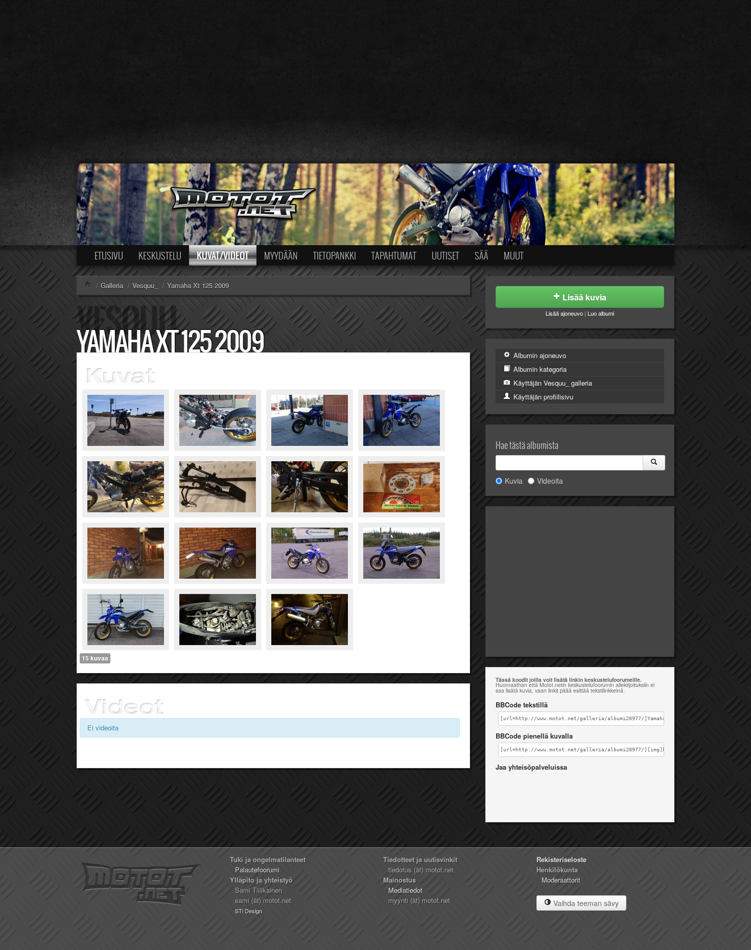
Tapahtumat (393, 255)
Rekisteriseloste (561, 859)
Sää (481, 255)
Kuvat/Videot (223, 255)
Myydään (281, 255)
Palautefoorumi (257, 869)
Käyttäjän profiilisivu (542, 396)
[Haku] (654, 462)
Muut (514, 255)
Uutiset (445, 255)
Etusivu (109, 255)
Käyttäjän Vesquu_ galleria (551, 383)
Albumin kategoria (539, 369)
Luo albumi (601, 313)
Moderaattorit (561, 880)
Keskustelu (159, 255)
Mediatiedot (405, 890)
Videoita (550, 481)
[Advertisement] (375, 81)
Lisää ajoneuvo (564, 313)
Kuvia (514, 481)
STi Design (248, 911)
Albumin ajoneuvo (538, 355)
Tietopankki (334, 255)
